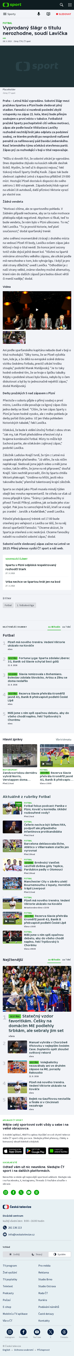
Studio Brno (45, 1279)
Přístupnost (43, 1349)
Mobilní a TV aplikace (15, 1313)
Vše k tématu (63, 739)
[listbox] (37, 1254)
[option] (14, 1254)
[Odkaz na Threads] (36, 1192)
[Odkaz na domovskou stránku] (17, 5)
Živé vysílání (10, 1272)
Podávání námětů (48, 1307)
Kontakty (44, 1320)
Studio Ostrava (47, 1286)
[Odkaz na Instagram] (5, 1192)
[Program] (48, 14)
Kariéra (42, 1300)
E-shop (7, 1307)
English (6, 1349)
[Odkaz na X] (21, 1192)
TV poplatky (10, 1279)
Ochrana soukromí (23, 1349)
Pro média (44, 1265)
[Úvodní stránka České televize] (17, 1207)
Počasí (6, 1300)
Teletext (8, 1286)
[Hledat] (61, 5)
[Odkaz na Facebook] (13, 1192)
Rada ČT (43, 1293)
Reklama (43, 1272)
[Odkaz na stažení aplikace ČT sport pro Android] (35, 1150)
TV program (10, 1265)
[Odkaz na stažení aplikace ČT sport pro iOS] (13, 1150)
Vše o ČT (8, 1320)
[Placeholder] (37, 66)
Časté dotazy (46, 1313)
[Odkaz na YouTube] (29, 1192)
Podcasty (8, 1293)
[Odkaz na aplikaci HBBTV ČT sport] (58, 1150)
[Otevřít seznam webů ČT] (70, 5)
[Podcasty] (39, 14)
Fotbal (7, 23)
